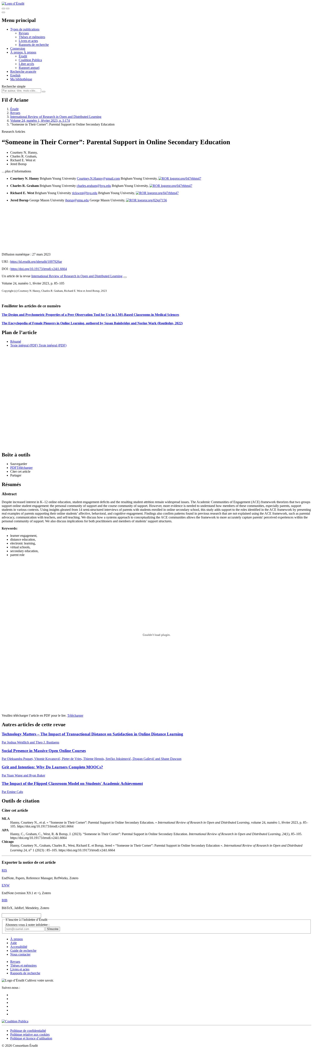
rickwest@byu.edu (84, 193)
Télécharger (75, 715)
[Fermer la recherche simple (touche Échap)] (7, 8)
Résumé (15, 341)
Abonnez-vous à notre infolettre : (27, 925)
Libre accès (26, 64)
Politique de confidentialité (28, 1030)
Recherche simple (14, 86)
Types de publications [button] (24, 29)
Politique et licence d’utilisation (31, 1038)
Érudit (23, 56)
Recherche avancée (23, 71)
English (15, 75)
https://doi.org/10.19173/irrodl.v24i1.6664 (38, 269)
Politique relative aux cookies (30, 1034)
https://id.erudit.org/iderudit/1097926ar (36, 261)
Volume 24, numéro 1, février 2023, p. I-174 (40, 120)
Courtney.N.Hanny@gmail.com (98, 178)
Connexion (17, 48)
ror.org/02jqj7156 (155, 200)
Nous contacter (20, 954)
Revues (24, 33)
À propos (30, 52)
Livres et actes (28, 41)
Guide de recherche (23, 950)
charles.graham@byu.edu (94, 186)
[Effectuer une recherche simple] (3, 8)
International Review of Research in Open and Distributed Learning (55, 116)
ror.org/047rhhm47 (188, 178)
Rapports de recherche (34, 44)
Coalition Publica (30, 60)
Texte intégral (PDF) (24, 345)
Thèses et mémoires (32, 37)
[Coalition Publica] (15, 1021)
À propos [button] (17, 52)
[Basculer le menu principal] (3, 12)
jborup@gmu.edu (77, 200)
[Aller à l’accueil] (13, 3)
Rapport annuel (29, 67)
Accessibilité (18, 946)
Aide (13, 943)
